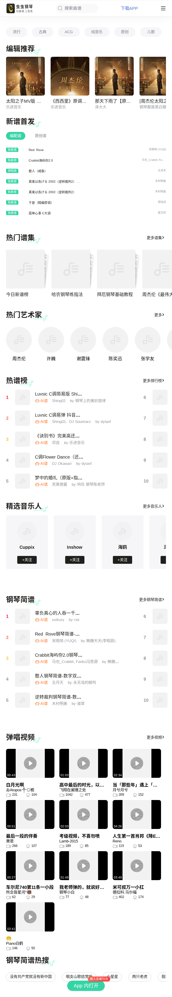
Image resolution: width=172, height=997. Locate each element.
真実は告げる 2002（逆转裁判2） (52, 192)
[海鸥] (122, 540)
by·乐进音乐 (74, 442)
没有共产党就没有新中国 (31, 976)
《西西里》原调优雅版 (73, 101)
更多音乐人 (152, 506)
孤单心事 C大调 (40, 213)
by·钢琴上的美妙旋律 (88, 400)
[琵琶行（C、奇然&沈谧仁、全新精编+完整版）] (160, 439)
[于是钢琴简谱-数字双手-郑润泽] (160, 637)
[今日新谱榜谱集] (25, 269)
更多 (158, 315)
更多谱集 (154, 238)
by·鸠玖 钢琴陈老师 (88, 484)
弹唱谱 (12, 170)
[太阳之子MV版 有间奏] (25, 76)
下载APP (129, 8)
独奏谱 (12, 149)
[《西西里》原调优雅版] (70, 76)
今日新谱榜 (17, 294)
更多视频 (154, 737)
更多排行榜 (152, 380)
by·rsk (74, 619)
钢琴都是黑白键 (153, 107)
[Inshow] (74, 540)
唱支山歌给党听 (79, 976)
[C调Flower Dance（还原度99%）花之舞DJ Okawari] (22, 460)
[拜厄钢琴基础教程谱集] (116, 269)
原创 (125, 32)
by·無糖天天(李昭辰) (98, 640)
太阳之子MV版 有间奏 (28, 101)
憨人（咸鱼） (38, 171)
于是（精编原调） (41, 202)
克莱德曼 (59, 484)
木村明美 (59, 703)
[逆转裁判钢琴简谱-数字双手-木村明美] (22, 700)
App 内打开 (86, 985)
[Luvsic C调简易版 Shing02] (22, 397)
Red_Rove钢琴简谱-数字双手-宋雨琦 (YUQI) (79, 634)
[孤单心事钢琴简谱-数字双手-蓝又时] (160, 679)
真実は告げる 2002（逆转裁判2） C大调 (57, 181)
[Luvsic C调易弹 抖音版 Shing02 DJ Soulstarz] (22, 418)
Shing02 (58, 400)
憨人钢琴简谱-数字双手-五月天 (65, 675)
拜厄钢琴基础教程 (115, 294)
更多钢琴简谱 (150, 599)
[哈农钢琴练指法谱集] (71, 269)
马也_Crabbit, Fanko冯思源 (75, 661)
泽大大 (100, 107)
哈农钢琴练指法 (67, 294)
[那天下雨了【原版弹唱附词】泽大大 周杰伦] (114, 76)
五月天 (57, 682)
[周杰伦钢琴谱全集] (19, 340)
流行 (16, 32)
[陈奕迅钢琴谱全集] (115, 340)
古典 (42, 32)
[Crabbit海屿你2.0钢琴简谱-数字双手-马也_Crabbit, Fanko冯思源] (22, 658)
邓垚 (56, 442)
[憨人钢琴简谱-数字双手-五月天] (22, 679)
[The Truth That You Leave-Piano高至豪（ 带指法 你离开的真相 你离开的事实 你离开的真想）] (160, 397)
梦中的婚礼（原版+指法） (61, 477)
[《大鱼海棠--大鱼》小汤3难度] (160, 460)
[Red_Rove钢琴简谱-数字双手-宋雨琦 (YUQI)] (22, 637)
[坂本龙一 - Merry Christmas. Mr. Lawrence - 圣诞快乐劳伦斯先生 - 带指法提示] (160, 418)
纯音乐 (97, 32)
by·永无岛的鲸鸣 (82, 682)
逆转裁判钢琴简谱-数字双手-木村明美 (72, 697)
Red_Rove (36, 150)
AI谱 (44, 400)
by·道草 (78, 703)
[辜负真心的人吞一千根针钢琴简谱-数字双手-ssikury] (22, 616)
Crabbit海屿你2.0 (41, 160)
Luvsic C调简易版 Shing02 (61, 393)
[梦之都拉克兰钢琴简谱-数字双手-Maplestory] (160, 658)
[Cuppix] (27, 540)
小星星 (112, 976)
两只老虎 (139, 976)
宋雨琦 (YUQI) (64, 640)
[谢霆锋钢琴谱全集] (83, 340)
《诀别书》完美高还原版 (59, 435)
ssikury (58, 619)
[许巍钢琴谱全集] (51, 340)
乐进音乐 (13, 107)
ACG (69, 32)
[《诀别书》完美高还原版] (22, 439)
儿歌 (151, 32)
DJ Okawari (62, 463)
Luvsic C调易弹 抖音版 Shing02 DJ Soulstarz (79, 415)
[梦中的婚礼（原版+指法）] (22, 481)
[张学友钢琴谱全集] (148, 340)
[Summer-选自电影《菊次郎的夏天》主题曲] (160, 481)
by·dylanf (103, 421)
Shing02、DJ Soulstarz (71, 421)
